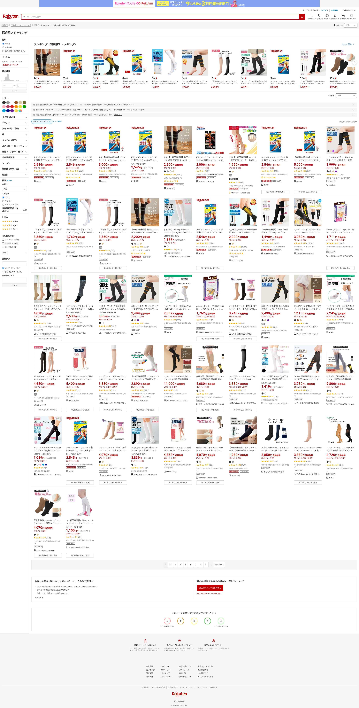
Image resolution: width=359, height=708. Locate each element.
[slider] (2, 81)
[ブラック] (4, 102)
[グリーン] (24, 106)
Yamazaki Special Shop (208, 478)
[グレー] (8, 102)
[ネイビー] (8, 110)
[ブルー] (4, 110)
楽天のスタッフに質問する (210, 588)
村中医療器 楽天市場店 (77, 333)
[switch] (25, 210)
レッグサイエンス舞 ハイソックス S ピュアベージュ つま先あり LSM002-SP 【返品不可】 (308, 450)
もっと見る (39, 598)
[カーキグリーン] (24, 102)
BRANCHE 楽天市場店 (305, 254)
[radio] (3, 44)
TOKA (168, 332)
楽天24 (39, 182)
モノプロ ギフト (237, 261)
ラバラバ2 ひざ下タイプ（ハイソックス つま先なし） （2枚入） (79, 309)
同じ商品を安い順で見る (275, 192)
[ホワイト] (12, 102)
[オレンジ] (16, 106)
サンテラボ (170, 189)
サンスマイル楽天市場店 (240, 193)
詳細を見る (118, 115)
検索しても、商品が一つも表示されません (53, 593)
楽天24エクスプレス (206, 182)
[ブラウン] (16, 102)
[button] (349, 11)
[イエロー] (20, 106)
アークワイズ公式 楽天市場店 (307, 403)
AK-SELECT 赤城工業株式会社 (80, 256)
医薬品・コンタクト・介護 (21, 25)
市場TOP (5, 25)
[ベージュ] (20, 102)
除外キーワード (8, 275)
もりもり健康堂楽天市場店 (46, 334)
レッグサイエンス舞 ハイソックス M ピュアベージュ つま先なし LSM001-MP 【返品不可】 (113, 379)
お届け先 (5, 184)
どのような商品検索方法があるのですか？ (53, 590)
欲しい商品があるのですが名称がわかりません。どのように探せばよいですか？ (67, 586)
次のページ (219, 565)
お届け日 (5, 194)
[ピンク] (4, 106)
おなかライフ (41, 263)
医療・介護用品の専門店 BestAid (211, 404)
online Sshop (74, 401)
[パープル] (12, 110)
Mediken (332, 185)
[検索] (302, 17)
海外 (10, 181)
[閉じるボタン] (353, 105)
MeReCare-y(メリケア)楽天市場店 (342, 256)
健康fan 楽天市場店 (271, 254)
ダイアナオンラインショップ (307, 334)
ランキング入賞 (74, 178)
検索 (15, 91)
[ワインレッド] (8, 106)
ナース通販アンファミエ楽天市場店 (179, 256)
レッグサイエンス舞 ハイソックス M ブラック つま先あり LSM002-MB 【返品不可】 (243, 379)
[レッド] (12, 106)
